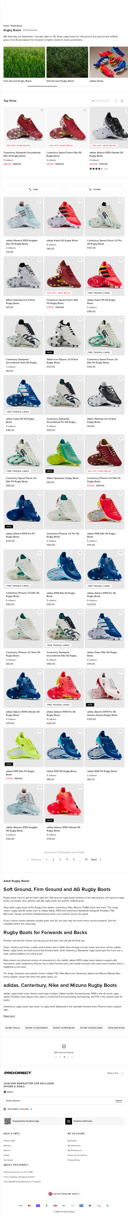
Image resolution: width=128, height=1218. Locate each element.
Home (6, 25)
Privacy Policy (74, 1160)
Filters (96, 189)
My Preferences (75, 1150)
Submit (119, 1100)
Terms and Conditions (77, 1155)
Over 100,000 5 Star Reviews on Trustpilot (22, 1181)
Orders (7, 1155)
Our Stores (8, 1160)
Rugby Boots (16, 25)
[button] (116, 100)
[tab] (8, 1092)
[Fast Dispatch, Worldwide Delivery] (73, 1048)
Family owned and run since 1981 (18, 1172)
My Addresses (74, 1145)
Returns (7, 1150)
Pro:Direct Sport (68, 1211)
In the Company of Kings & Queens (19, 1176)
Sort (35, 189)
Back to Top (113, 1073)
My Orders (72, 1140)
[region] (64, 65)
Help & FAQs (9, 1140)
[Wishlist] (41, 110)
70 (86, 859)
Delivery (7, 1145)
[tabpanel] (64, 1101)
